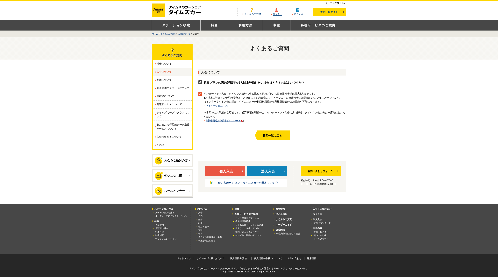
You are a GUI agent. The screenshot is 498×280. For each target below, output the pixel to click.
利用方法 (245, 25)
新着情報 (280, 208)
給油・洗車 (203, 226)
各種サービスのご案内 (318, 25)
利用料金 (159, 232)
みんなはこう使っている (247, 228)
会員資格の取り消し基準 (210, 237)
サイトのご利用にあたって (210, 258)
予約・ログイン (329, 11)
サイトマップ (184, 258)
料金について (164, 63)
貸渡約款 (280, 229)
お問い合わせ (295, 258)
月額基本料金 (161, 228)
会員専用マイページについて (173, 88)
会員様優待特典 (242, 221)
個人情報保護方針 (239, 258)
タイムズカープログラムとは (249, 225)
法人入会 (298, 14)
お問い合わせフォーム (320, 171)
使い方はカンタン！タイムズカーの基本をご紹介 (248, 182)
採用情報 (311, 258)
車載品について (165, 96)
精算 (200, 233)
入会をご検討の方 (176, 160)
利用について (164, 79)
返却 (200, 230)
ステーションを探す (164, 212)
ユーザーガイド (284, 224)
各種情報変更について (169, 136)
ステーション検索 (176, 25)
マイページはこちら (217, 105)
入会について (184, 34)
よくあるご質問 (253, 14)
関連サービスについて (169, 104)
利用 (200, 223)
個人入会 (277, 14)
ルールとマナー (174, 190)
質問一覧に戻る (272, 135)
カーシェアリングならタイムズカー (180, 11)
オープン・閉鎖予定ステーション (171, 216)
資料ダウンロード (322, 223)
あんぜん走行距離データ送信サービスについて (173, 126)
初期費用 (159, 225)
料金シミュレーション (166, 239)
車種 (276, 25)
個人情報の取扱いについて (268, 258)
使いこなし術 (173, 175)
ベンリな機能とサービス (247, 218)
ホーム (155, 34)
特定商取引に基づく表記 (288, 233)
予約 (200, 216)
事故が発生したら (206, 240)
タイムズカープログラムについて (173, 114)
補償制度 (159, 235)
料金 (214, 25)
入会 (200, 212)
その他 (160, 145)
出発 (200, 219)
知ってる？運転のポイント (248, 235)
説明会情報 (281, 214)
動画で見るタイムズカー (247, 232)
